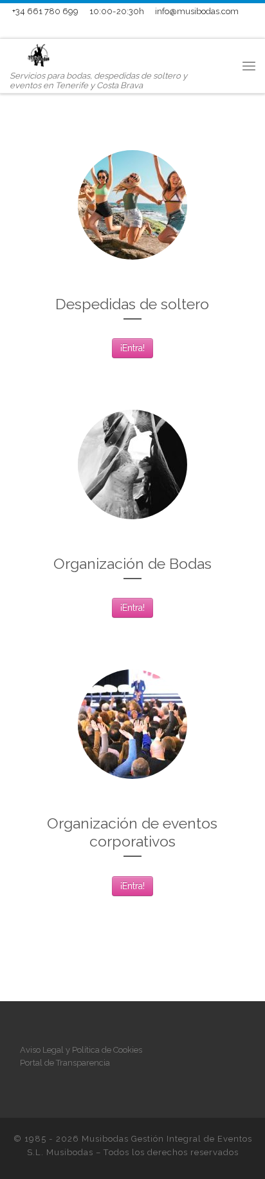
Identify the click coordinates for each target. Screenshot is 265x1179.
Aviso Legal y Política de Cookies (81, 1050)
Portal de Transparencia (65, 1063)
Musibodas (69, 1152)
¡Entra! (132, 348)
